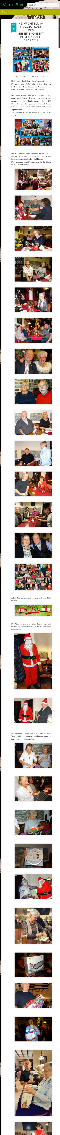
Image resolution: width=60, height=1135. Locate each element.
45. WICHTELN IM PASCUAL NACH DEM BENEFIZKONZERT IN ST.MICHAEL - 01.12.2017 (31, 32)
